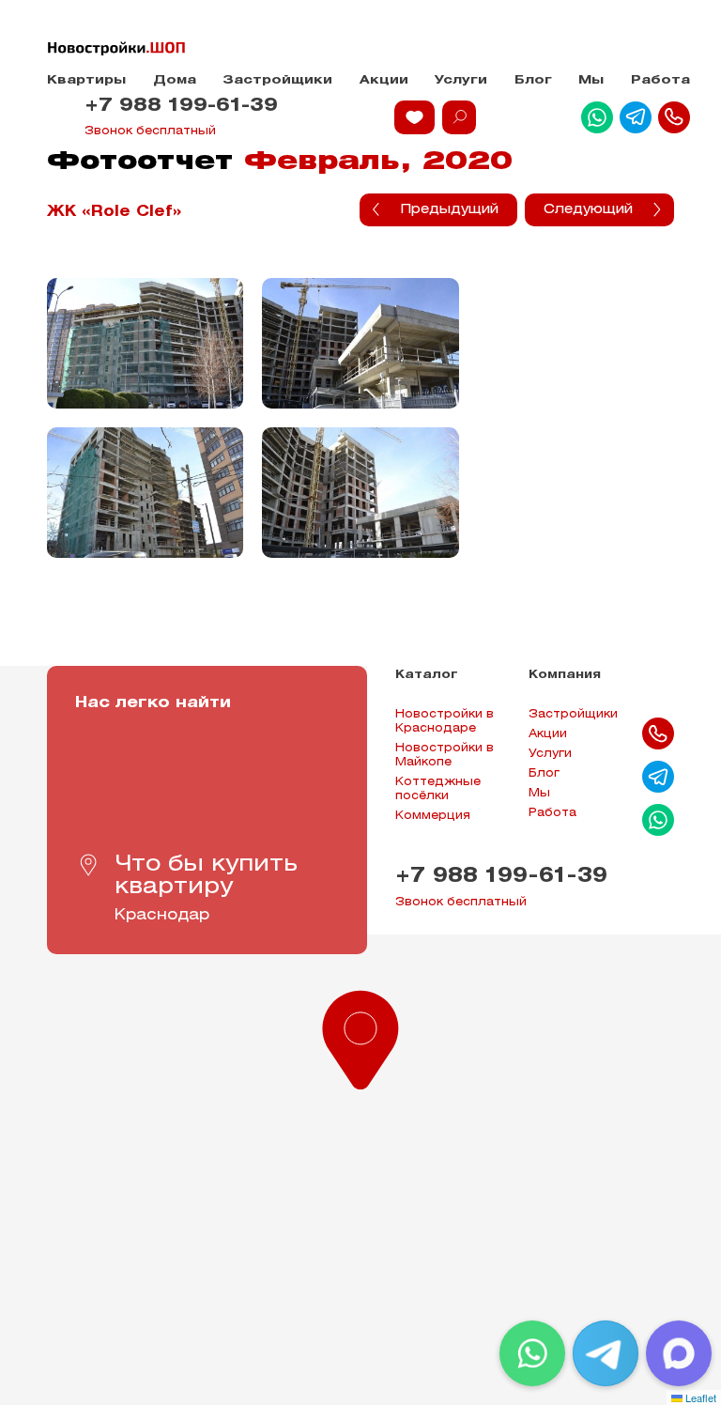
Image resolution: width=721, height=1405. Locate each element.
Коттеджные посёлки (438, 789)
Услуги (461, 80)
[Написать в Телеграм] (636, 117)
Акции (384, 80)
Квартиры (86, 80)
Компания (565, 675)
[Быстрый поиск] (459, 117)
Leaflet (699, 1397)
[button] (360, 1036)
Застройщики (277, 80)
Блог (533, 80)
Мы (591, 80)
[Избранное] (414, 117)
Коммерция (432, 816)
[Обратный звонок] (674, 117)
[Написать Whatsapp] (597, 117)
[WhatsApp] (532, 1353)
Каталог (426, 675)
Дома (174, 80)
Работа (660, 80)
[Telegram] (605, 1353)
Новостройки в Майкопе (444, 755)
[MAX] (679, 1353)
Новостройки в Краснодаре (444, 721)
